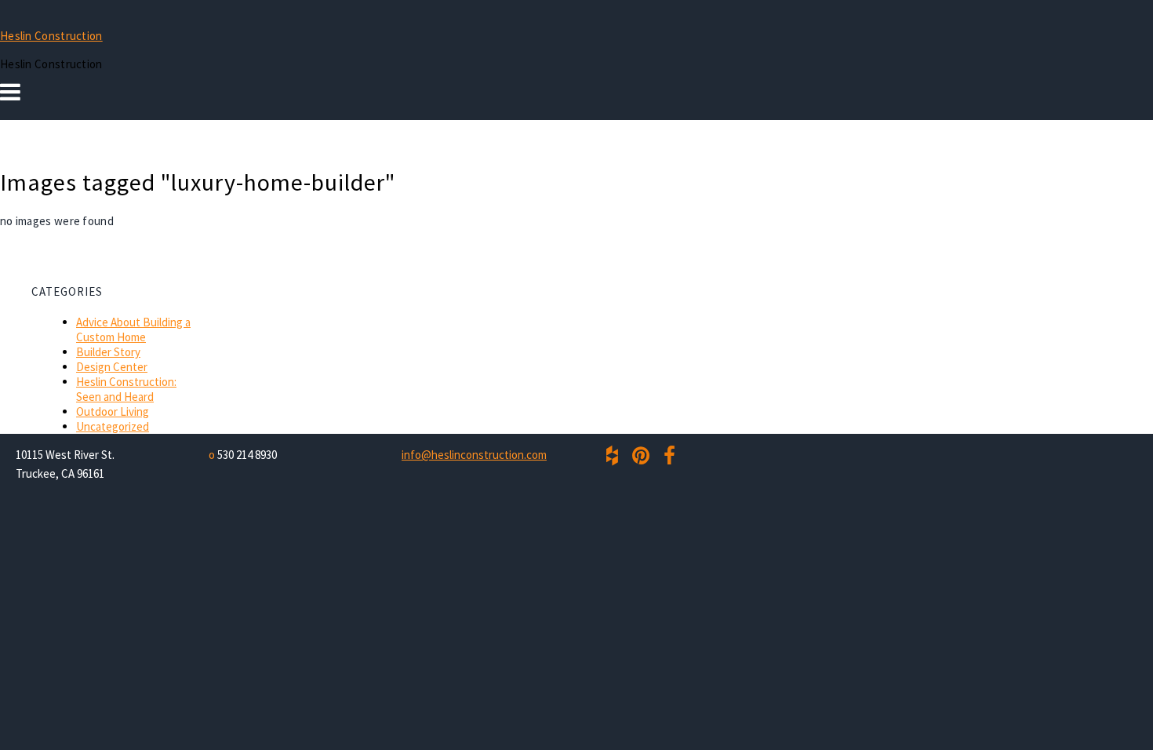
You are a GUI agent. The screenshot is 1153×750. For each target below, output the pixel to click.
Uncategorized (112, 426)
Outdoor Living (112, 411)
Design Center (111, 366)
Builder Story (108, 351)
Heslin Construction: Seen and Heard (126, 389)
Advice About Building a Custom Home (133, 329)
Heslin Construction (51, 35)
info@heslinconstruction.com (474, 454)
